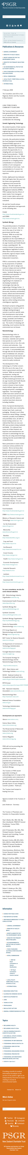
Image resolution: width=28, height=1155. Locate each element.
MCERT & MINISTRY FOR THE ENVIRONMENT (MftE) (11, 58)
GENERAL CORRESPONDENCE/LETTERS (14, 1011)
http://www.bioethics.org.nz (11, 538)
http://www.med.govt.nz (10, 565)
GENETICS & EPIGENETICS (11, 997)
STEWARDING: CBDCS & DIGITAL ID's (13, 1043)
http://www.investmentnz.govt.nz (13, 582)
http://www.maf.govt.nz (10, 555)
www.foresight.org (8, 654)
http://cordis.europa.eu (10, 666)
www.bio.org (15, 597)
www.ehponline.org (9, 603)
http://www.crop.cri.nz (9, 543)
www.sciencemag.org (9, 739)
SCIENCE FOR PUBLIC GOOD (11, 914)
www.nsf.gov (7, 702)
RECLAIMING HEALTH (10, 1025)
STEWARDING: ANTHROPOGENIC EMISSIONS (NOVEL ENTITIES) (12, 1057)
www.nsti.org (20, 671)
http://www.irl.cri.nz (9, 570)
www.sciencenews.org (9, 725)
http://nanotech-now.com (11, 697)
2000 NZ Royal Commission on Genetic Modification (14, 963)
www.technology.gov (9, 648)
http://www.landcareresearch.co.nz (13, 576)
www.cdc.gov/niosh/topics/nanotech (14, 679)
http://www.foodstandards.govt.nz (13, 214)
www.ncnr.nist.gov (8, 640)
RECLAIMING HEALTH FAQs (11, 1028)
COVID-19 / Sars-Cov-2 (9, 1061)
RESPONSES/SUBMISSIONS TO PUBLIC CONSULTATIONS (13, 920)
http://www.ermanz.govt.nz (11, 218)
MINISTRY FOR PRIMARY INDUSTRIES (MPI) (13, 63)
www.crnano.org (19, 626)
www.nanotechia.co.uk (17, 691)
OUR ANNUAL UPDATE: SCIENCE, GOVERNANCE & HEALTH (12, 1036)
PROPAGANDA (8, 1005)
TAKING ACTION (8, 1002)
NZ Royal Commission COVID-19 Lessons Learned (14, 972)
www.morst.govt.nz (16, 520)
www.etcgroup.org (13, 634)
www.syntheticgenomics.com (12, 615)
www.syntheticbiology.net (11, 609)
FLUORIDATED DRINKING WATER (13, 994)
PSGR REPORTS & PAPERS (11, 916)
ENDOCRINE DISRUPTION (10, 991)
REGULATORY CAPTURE (10, 1008)
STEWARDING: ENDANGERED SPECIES (14, 1051)
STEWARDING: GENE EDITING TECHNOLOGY (11, 1047)
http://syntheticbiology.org (11, 621)
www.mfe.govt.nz (8, 526)
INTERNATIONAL (8, 84)
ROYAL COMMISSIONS (10, 76)
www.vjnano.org (8, 733)
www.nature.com (12, 719)
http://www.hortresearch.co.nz (12, 549)
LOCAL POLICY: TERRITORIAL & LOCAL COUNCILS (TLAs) (13, 80)
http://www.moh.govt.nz (15, 559)
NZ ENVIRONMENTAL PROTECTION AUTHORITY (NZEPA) (13, 67)
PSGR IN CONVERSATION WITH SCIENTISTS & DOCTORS (11, 1032)
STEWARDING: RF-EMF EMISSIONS (13, 1040)
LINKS (5, 999)
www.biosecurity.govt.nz (10, 532)
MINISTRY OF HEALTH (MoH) (11, 54)
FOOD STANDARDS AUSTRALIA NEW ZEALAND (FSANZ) (13, 72)
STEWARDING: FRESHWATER (11, 1054)
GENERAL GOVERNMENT (10, 52)
